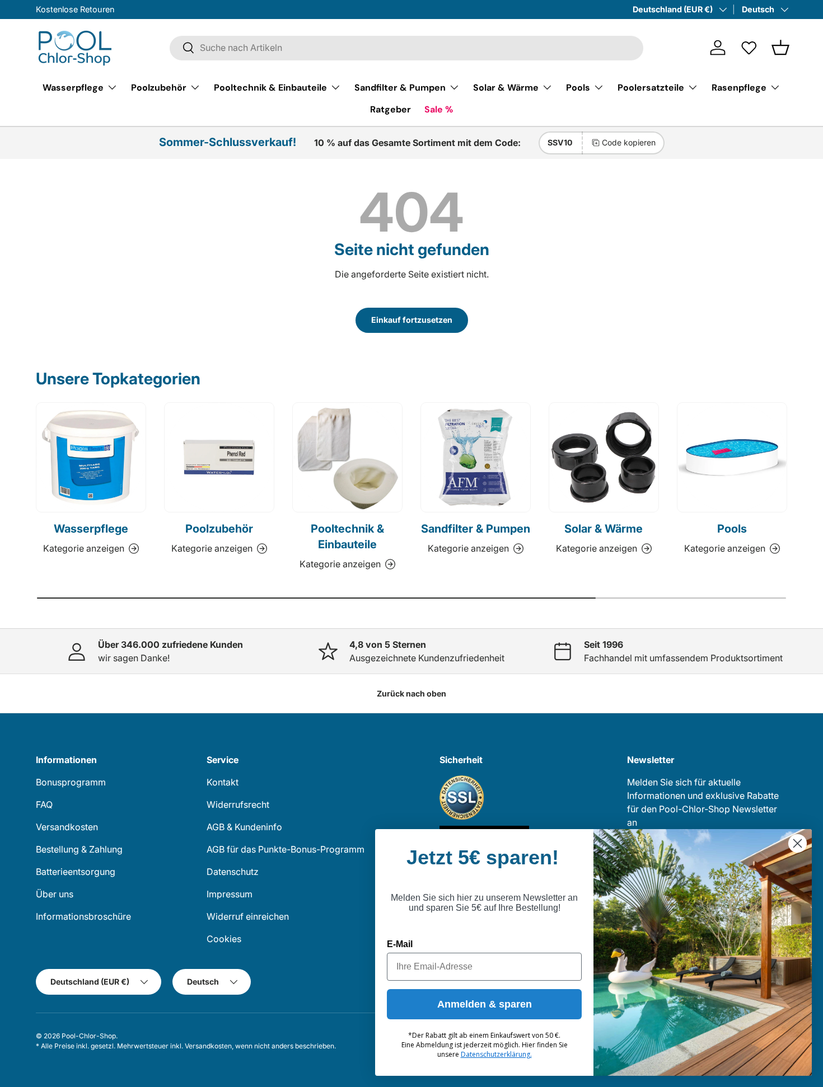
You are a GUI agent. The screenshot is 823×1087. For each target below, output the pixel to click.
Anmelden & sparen (484, 1004)
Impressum (229, 894)
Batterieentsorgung (75, 871)
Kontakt (223, 782)
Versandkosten (67, 826)
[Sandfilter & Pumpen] (475, 457)
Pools (578, 87)
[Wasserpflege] (91, 457)
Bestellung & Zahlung (79, 849)
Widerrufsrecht (238, 804)
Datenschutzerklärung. (496, 1054)
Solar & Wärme (506, 87)
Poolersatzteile (651, 87)
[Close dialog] (797, 843)
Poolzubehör (158, 87)
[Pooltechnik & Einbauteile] (347, 457)
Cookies (224, 938)
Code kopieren (629, 142)
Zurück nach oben (411, 693)
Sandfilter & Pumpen (400, 87)
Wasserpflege (73, 87)
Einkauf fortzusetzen (411, 319)
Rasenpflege (739, 87)
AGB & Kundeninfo (244, 826)
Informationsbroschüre (83, 916)
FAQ (44, 804)
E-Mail (400, 944)
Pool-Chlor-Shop (89, 1036)
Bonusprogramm (71, 782)
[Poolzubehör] (219, 457)
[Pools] (732, 457)
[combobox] (406, 47)
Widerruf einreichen (248, 916)
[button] (780, 47)
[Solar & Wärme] (603, 457)
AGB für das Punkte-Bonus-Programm (285, 849)
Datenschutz (233, 871)
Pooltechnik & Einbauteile (270, 87)
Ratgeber (390, 109)
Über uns (54, 894)
